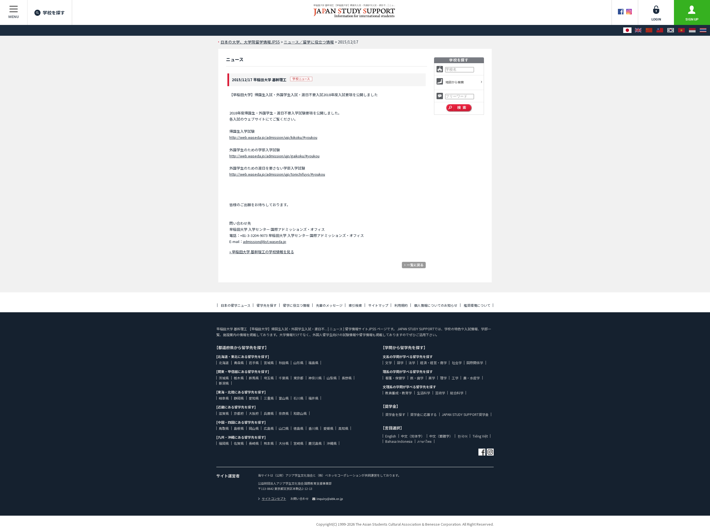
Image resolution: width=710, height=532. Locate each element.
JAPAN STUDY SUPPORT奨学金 (465, 414)
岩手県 (254, 362)
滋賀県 (224, 413)
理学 (443, 377)
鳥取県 (224, 428)
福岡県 (224, 443)
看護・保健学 (395, 377)
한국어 (463, 436)
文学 (388, 362)
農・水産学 (471, 377)
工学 (455, 377)
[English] (638, 30)
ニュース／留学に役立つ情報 (309, 42)
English (390, 436)
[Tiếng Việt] (681, 30)
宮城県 (269, 362)
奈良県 (284, 413)
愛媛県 (328, 428)
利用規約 (401, 305)
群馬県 (254, 377)
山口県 (284, 428)
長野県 (347, 377)
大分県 (284, 443)
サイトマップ (378, 305)
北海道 (224, 362)
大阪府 (254, 413)
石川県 (298, 398)
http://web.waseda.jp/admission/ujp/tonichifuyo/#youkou (277, 174)
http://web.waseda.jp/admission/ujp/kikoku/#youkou (273, 137)
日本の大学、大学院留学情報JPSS (250, 42)
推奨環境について (477, 305)
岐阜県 (224, 398)
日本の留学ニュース (235, 305)
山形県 (298, 362)
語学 (400, 362)
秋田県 (284, 362)
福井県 (313, 398)
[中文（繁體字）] (660, 30)
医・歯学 (417, 377)
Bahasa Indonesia (398, 441)
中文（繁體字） (441, 436)
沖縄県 (332, 443)
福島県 (313, 362)
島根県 (239, 428)
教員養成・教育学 (398, 392)
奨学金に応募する (423, 414)
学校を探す (54, 12)
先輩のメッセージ (329, 305)
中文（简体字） (412, 436)
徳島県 (298, 428)
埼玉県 (269, 377)
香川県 (313, 428)
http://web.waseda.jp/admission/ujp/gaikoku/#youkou (274, 155)
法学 (412, 362)
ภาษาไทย (424, 441)
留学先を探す (267, 305)
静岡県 (239, 398)
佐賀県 (239, 443)
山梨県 (332, 377)
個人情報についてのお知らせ (435, 305)
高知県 (343, 428)
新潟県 (224, 383)
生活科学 (423, 392)
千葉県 (284, 377)
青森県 (239, 362)
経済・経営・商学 (433, 362)
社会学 (457, 362)
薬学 (431, 377)
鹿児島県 (315, 443)
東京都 (298, 377)
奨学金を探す (395, 414)
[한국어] (670, 30)
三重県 (269, 398)
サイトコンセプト (274, 498)
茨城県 (224, 377)
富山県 (284, 398)
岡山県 (254, 428)
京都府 (239, 413)
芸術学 (440, 392)
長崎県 (254, 443)
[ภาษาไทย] (703, 30)
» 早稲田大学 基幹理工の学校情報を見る (261, 251)
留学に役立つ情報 (296, 305)
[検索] (459, 108)
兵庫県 (269, 413)
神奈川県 (315, 377)
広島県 (269, 428)
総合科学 (456, 392)
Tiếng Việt (480, 436)
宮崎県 (298, 443)
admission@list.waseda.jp (264, 241)
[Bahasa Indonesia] (692, 30)
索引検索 (355, 305)
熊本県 (269, 443)
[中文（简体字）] (649, 30)
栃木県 (239, 377)
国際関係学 (474, 362)
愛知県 (254, 398)
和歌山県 (300, 413)
